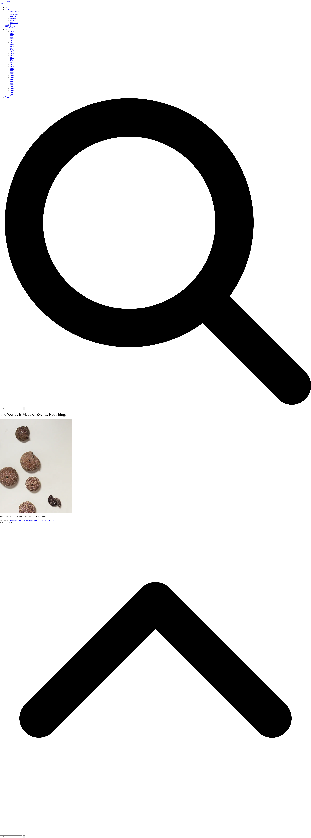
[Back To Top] (155, 834)
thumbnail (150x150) (47, 520)
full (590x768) (15, 520)
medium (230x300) (30, 520)
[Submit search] (24, 408)
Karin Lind (4, 3)
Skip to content (6, 1)
